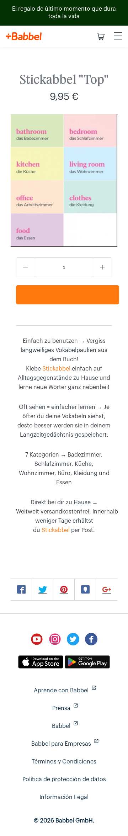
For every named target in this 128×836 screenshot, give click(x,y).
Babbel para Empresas (75, 744)
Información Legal (64, 797)
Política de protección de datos (64, 779)
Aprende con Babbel (76, 690)
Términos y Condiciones (64, 762)
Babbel (85, 726)
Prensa (85, 708)
